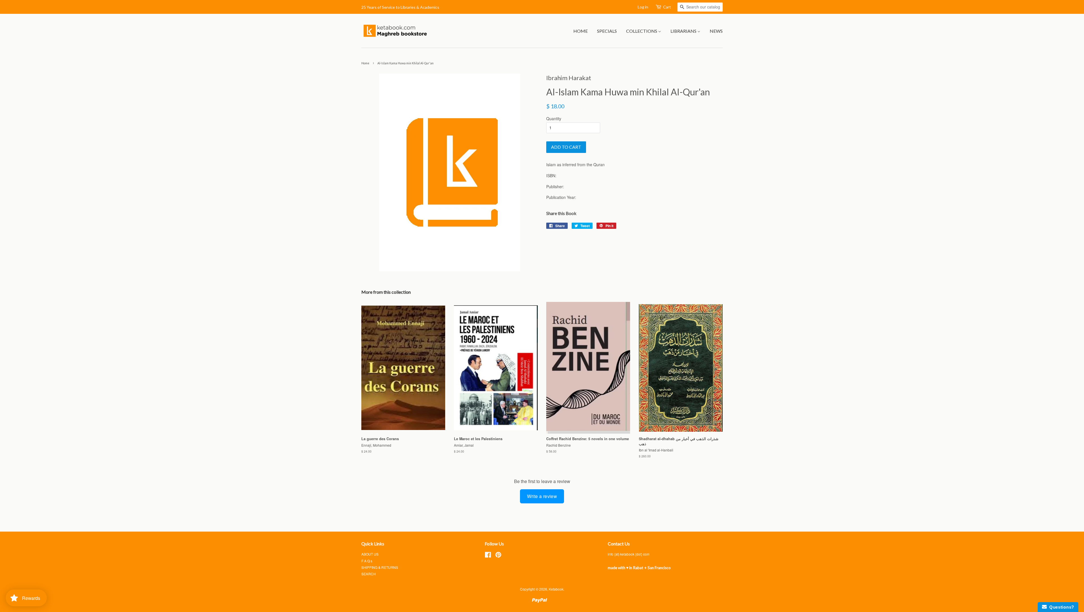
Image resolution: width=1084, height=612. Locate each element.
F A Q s (366, 560)
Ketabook (556, 589)
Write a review (542, 496)
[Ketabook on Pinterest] (498, 555)
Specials (607, 31)
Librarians (683, 31)
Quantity (553, 118)
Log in (643, 7)
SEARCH (368, 573)
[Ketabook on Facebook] (488, 555)
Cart (667, 7)
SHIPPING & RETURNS (379, 567)
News (716, 31)
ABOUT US (370, 554)
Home (580, 31)
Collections (642, 31)
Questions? (1060, 607)
